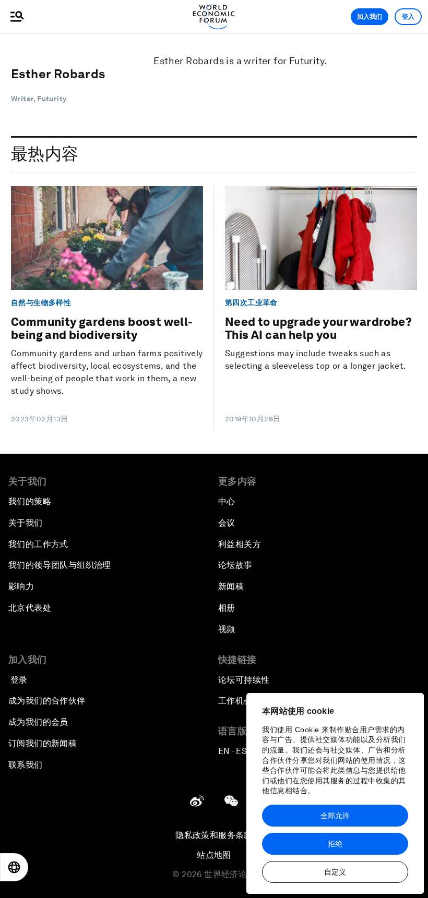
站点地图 (214, 855)
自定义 (335, 872)
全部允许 (335, 815)
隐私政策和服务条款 (214, 835)
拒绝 (335, 844)
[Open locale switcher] (14, 867)
